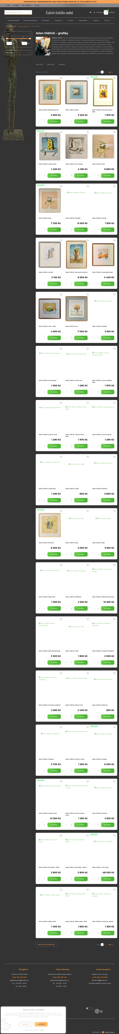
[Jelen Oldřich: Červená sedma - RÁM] (103, 92)
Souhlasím (41, 1024)
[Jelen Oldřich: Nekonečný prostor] (103, 579)
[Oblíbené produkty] (90, 12)
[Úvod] (59, 12)
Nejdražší (62, 64)
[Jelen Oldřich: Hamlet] (103, 200)
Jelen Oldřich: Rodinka (46, 759)
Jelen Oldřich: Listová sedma (101, 434)
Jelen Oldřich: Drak (98, 164)
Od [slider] (7, 38)
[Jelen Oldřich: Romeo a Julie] (76, 741)
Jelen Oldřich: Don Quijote (74, 164)
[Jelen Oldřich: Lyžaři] (76, 471)
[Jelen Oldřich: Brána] (76, 92)
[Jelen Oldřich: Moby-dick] (50, 579)
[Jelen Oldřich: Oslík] (76, 633)
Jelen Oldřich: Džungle (72, 218)
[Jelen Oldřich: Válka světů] (50, 904)
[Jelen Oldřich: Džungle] (76, 200)
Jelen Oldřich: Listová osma (48, 434)
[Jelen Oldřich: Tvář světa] (103, 850)
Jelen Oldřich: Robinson (100, 705)
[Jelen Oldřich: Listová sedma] (103, 417)
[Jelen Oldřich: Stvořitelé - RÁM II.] (76, 850)
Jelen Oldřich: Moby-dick (47, 597)
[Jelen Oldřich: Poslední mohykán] (50, 687)
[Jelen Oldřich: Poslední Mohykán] (103, 633)
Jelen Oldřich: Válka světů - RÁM (76, 921)
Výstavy (95, 20)
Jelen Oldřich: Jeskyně (99, 326)
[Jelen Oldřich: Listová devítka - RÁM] (103, 363)
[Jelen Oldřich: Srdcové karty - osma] (76, 796)
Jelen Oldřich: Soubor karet (48, 813)
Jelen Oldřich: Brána (72, 110)
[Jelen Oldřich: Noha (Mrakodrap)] (50, 633)
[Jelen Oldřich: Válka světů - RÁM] (76, 904)
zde (42, 1030)
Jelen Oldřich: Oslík (71, 651)
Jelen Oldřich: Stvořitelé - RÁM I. (49, 867)
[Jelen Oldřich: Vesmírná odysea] (103, 904)
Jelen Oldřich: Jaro (71, 326)
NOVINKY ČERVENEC (30, 20)
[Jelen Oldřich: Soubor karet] (50, 796)
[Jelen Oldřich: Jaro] (76, 309)
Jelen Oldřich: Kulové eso (73, 380)
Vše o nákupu (26, 5)
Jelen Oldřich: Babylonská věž (48, 110)
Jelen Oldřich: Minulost (99, 488)
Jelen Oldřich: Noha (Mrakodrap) (49, 651)
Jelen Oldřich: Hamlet (99, 218)
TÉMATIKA (58, 20)
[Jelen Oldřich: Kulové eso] (76, 363)
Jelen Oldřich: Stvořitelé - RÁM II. (76, 867)
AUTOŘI (70, 20)
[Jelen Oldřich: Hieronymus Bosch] (76, 255)
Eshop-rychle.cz (110, 1032)
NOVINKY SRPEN (13, 20)
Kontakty (16, 5)
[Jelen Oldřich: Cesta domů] (50, 146)
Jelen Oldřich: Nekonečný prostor (103, 597)
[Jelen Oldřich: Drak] (103, 146)
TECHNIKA (45, 20)
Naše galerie (83, 20)
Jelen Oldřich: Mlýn (71, 542)
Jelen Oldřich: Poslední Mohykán (103, 651)
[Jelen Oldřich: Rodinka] (50, 741)
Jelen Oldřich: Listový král (47, 488)
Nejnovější (39, 64)
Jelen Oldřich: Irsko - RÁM (47, 326)
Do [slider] (30, 38)
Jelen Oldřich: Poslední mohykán (50, 705)
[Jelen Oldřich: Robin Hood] (76, 687)
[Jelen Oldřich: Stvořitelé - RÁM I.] (50, 850)
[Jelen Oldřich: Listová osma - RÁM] (76, 417)
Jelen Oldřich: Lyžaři (72, 488)
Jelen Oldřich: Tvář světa (100, 867)
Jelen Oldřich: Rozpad (99, 759)
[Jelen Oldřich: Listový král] (50, 471)
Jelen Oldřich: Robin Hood (74, 705)
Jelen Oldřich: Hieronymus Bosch (76, 272)
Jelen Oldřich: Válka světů (47, 921)
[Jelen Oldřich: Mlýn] (76, 525)
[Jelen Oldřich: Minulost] (103, 471)
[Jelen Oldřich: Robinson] (103, 687)
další (110, 72)
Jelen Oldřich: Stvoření (99, 813)
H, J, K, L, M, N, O (23, 26)
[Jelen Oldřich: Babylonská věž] (50, 92)
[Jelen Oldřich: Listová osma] (50, 417)
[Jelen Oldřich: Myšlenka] (76, 579)
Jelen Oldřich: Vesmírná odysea (102, 921)
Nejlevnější (50, 64)
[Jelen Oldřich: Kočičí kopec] (50, 363)
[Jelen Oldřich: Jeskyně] (103, 309)
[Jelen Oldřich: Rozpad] (103, 741)
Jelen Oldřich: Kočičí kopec (48, 380)
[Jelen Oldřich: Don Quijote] (76, 146)
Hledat (30, 12)
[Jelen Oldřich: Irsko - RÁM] (50, 309)
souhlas (30, 1013)
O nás (8, 5)
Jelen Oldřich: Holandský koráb (102, 272)
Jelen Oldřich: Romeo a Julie (74, 759)
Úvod (7, 26)
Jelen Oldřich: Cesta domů (47, 164)
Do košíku (54, 121)
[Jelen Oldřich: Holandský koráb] (103, 255)
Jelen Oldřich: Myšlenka (73, 597)
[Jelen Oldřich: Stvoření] (103, 796)
